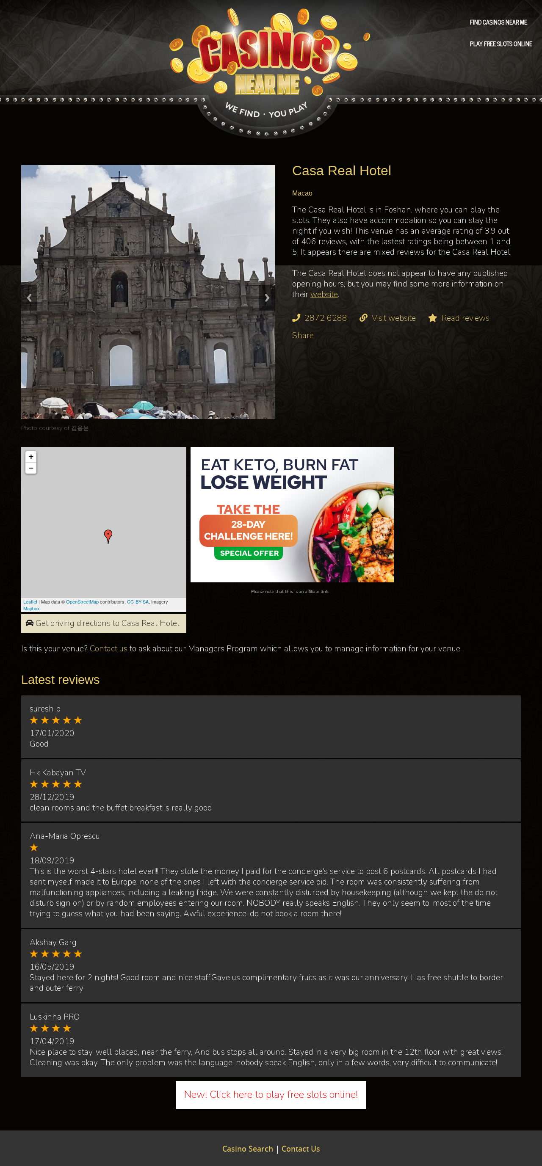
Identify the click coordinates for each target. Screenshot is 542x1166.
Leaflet (30, 601)
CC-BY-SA (138, 601)
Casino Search (247, 1149)
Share (303, 335)
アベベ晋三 (86, 428)
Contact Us (301, 1149)
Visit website (394, 318)
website (324, 294)
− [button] (31, 467)
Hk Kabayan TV (58, 772)
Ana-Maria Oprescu (65, 836)
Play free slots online (501, 43)
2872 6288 (325, 318)
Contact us (108, 648)
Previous (29, 298)
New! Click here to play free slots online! (271, 1094)
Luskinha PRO (55, 1017)
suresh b (45, 708)
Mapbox (31, 608)
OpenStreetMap (82, 601)
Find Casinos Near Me (498, 21)
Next (267, 298)
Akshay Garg (53, 942)
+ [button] (31, 456)
